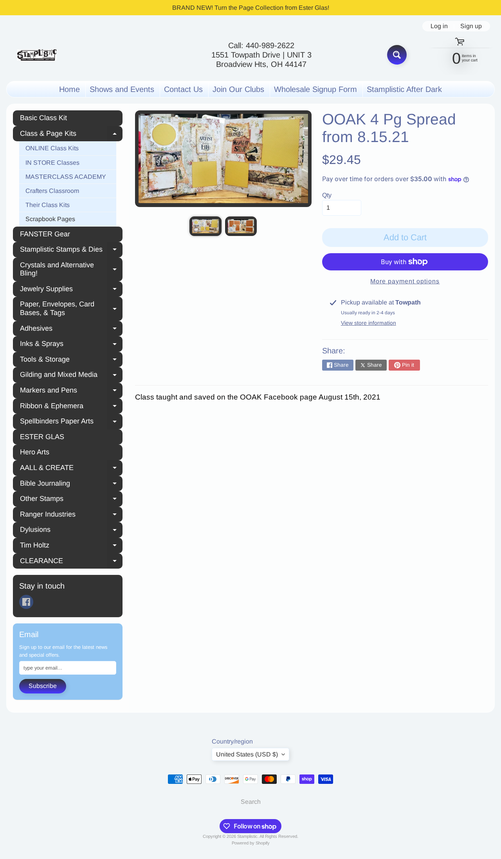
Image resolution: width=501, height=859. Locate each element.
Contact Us (183, 89)
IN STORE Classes (52, 162)
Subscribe (43, 686)
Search (251, 801)
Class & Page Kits (71, 135)
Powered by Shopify (251, 843)
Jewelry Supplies (71, 290)
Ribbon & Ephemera (71, 407)
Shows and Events (122, 89)
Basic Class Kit (43, 118)
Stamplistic (247, 836)
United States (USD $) (247, 754)
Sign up (471, 26)
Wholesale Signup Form (315, 89)
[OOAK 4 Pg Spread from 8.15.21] (205, 226)
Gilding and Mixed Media (71, 376)
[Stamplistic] (36, 55)
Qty (327, 195)
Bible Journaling (71, 484)
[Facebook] (26, 602)
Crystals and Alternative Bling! (71, 269)
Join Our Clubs (238, 89)
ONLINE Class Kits (52, 148)
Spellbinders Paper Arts (71, 422)
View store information (368, 323)
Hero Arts (34, 452)
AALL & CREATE (71, 469)
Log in (439, 26)
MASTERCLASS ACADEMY (65, 176)
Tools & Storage (71, 360)
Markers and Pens (71, 391)
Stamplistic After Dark (404, 89)
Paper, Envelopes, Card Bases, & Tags (71, 308)
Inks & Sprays (71, 345)
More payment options (405, 281)
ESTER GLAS (42, 437)
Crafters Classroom (52, 190)
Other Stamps (71, 500)
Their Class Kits (47, 205)
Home (69, 89)
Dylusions (71, 531)
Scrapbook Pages (50, 219)
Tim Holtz (71, 546)
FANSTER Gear (45, 234)
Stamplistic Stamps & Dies (71, 250)
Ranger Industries (71, 515)
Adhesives (71, 329)
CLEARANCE (71, 562)
